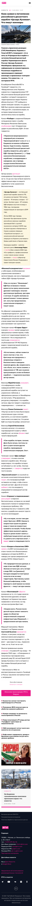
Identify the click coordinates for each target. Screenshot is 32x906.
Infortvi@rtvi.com (22, 844)
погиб (7, 250)
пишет (25, 409)
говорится (19, 468)
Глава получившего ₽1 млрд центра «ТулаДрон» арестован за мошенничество (15, 721)
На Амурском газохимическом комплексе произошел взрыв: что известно (15, 797)
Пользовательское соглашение (10, 817)
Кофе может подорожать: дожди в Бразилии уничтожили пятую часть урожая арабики (15, 736)
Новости (4, 10)
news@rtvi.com (17, 846)
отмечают (5, 651)
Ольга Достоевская (16, 682)
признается (21, 632)
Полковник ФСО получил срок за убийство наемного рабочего (14, 708)
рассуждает (6, 499)
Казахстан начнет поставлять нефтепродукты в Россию (13, 702)
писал (15, 257)
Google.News (7, 864)
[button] (30, 2)
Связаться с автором (16, 684)
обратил (22, 592)
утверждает (6, 458)
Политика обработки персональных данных (14, 820)
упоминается (15, 340)
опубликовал (6, 126)
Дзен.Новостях (10, 862)
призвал (11, 330)
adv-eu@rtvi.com (17, 851)
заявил (4, 549)
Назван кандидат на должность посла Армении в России (14, 714)
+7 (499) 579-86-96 (10, 842)
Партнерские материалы (10, 853)
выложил (26, 268)
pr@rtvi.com (16, 849)
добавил (4, 487)
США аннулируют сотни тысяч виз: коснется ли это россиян (15, 729)
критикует (16, 174)
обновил (22, 433)
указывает (24, 383)
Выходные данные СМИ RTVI (9, 814)
